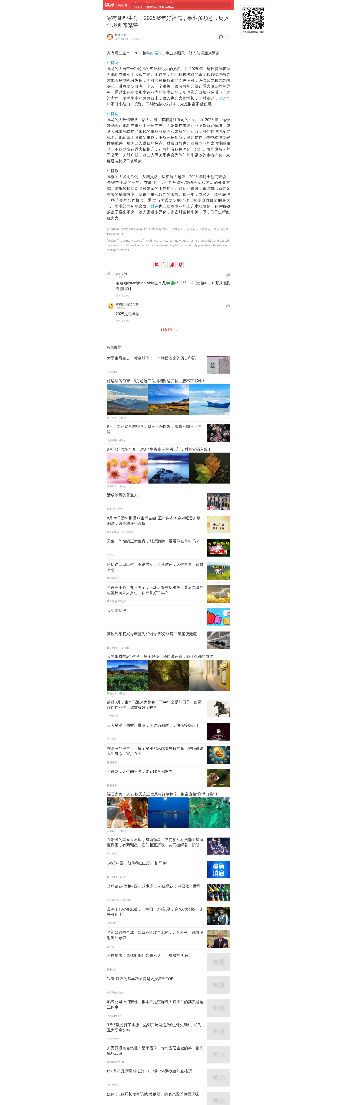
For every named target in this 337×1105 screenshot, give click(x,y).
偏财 (222, 98)
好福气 (156, 52)
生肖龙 (112, 62)
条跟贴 (167, 329)
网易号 (122, 5)
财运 (154, 206)
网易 (110, 5)
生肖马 (112, 113)
